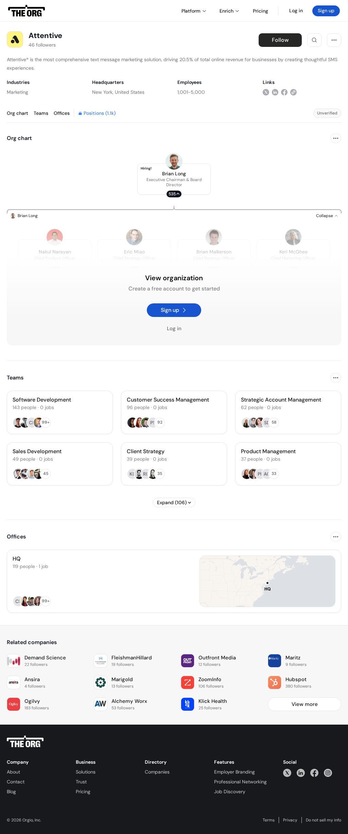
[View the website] (293, 92)
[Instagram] (328, 772)
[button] (174, 179)
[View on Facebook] (284, 92)
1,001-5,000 (191, 92)
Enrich (226, 11)
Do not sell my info (323, 820)
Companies (157, 772)
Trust (81, 782)
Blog (11, 791)
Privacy (290, 820)
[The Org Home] (26, 11)
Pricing (83, 791)
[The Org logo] (25, 741)
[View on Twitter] (266, 92)
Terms (269, 820)
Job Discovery (229, 791)
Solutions (85, 772)
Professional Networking (240, 782)
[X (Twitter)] (287, 772)
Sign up (326, 10)
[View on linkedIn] (275, 92)
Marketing (17, 92)
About (13, 772)
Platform (191, 11)
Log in (296, 10)
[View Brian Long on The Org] (174, 161)
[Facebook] (314, 772)
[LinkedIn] (301, 772)
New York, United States (118, 92)
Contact (15, 782)
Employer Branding (234, 772)
